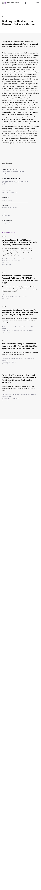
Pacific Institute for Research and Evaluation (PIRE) (17, 330)
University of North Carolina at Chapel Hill (14, 297)
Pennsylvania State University (11, 260)
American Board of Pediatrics (10, 398)
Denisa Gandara (31, 259)
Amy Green (15, 327)
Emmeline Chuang (7, 358)
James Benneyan (7, 396)
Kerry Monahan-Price (8, 183)
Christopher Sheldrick (26, 394)
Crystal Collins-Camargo (20, 358)
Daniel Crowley (6, 259)
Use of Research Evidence (9, 207)
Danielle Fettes (23, 327)
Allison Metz (5, 295)
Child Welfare (6, 215)
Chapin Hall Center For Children (17, 181)
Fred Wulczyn (6, 171)
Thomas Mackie (6, 394)
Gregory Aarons (6, 327)
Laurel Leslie (15, 394)
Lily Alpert (5, 181)
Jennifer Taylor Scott (17, 259)
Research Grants (7, 200)
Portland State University (9, 362)
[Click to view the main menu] (38, 3)
